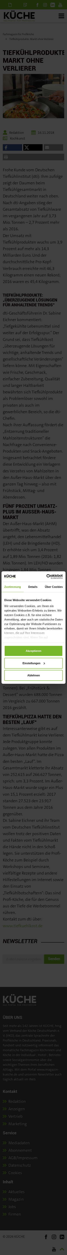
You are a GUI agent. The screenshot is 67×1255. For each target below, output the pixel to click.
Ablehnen (33, 675)
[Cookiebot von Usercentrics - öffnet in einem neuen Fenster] (47, 576)
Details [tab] (32, 586)
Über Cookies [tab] (54, 586)
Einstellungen (31, 663)
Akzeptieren (33, 650)
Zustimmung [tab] (12, 586)
